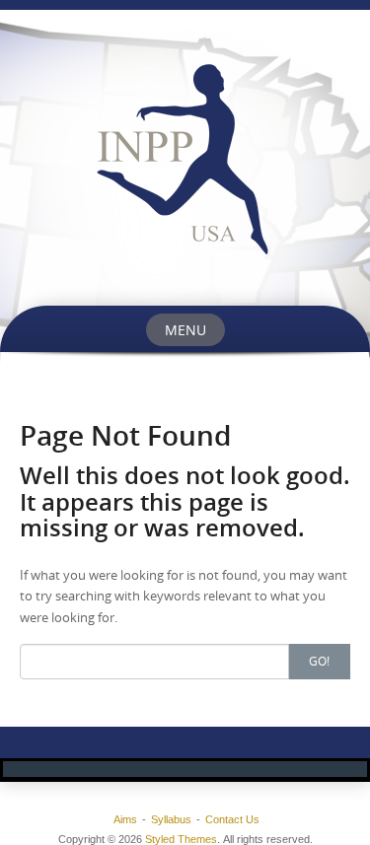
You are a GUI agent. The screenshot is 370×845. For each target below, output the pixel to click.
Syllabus (171, 819)
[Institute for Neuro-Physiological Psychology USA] (185, 157)
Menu (185, 329)
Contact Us (232, 819)
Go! (319, 661)
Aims (125, 819)
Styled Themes (181, 839)
